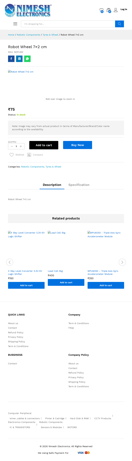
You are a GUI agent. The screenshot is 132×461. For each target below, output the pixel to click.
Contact (12, 327)
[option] (26, 262)
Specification (78, 184)
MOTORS (72, 427)
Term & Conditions (18, 346)
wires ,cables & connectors (25, 418)
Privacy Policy (15, 337)
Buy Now (77, 145)
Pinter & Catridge (54, 418)
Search (119, 24)
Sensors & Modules (51, 427)
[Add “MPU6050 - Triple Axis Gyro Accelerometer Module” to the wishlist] (109, 265)
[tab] (52, 186)
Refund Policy (15, 332)
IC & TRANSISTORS (20, 427)
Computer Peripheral (19, 413)
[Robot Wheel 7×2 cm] (11, 59)
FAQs (71, 327)
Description (52, 184)
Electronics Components (21, 422)
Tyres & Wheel (53, 166)
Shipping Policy (16, 341)
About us (13, 323)
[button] (35, 154)
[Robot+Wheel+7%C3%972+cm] (19, 59)
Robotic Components (32, 166)
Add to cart (44, 145)
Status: (12, 114)
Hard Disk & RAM (79, 418)
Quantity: (12, 142)
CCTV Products (102, 418)
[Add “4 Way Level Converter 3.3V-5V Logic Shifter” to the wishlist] (29, 265)
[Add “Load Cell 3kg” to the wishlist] (69, 265)
